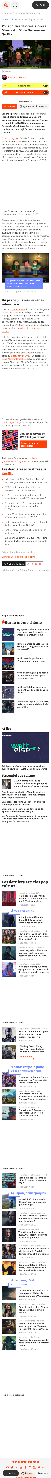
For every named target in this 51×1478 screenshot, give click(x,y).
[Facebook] (25, 1467)
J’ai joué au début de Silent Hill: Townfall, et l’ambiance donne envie (30, 920)
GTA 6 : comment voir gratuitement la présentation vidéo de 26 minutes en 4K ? (25, 497)
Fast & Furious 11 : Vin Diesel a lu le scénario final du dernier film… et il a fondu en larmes (33, 1251)
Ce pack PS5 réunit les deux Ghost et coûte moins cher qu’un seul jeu (32, 1202)
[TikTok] (12, 1467)
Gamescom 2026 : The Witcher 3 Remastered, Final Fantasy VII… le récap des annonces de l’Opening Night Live (34, 1096)
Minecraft (9, 570)
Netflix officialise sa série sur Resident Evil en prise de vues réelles (32, 690)
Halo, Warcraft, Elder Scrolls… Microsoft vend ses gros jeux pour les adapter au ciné (26, 481)
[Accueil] (6, 5)
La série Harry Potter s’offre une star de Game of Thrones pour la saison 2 (33, 1218)
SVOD (40, 19)
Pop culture (11, 19)
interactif (12, 359)
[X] (16, 1467)
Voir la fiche (26, 1056)
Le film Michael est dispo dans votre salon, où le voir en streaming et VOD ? (26, 516)
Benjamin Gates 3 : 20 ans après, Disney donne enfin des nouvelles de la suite (32, 1268)
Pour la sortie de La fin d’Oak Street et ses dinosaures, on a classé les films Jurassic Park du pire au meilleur (23, 795)
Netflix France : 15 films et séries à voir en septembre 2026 (32, 1180)
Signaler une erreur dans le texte (18, 556)
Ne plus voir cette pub (13, 615)
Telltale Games (27, 570)
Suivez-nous (9, 106)
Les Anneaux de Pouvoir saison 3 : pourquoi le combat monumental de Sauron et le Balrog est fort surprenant (25, 819)
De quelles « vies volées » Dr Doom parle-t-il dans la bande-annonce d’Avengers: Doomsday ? (33, 1293)
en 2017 (21, 355)
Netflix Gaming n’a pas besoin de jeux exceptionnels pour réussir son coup (33, 675)
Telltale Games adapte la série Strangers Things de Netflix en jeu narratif (33, 646)
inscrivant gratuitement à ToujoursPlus (19, 460)
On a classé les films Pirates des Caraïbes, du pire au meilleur (33, 1310)
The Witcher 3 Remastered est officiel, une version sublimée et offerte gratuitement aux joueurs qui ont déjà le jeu (32, 1113)
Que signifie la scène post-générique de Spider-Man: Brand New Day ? (22, 810)
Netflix (7, 473)
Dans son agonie (10, 138)
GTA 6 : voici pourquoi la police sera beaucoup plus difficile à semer (23, 489)
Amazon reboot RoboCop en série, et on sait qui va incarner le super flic (33, 1034)
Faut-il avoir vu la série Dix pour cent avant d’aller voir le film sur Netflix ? (26, 523)
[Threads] (43, 1467)
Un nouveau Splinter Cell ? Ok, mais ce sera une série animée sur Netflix (33, 704)
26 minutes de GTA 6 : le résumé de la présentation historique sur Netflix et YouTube (24, 506)
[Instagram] (21, 1467)
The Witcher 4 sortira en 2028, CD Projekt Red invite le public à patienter (32, 1235)
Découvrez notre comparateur (29, 444)
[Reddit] (30, 1467)
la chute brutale (17, 309)
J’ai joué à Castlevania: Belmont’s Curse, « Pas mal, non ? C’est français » (33, 898)
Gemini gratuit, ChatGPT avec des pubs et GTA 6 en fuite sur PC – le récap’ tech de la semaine (33, 1326)
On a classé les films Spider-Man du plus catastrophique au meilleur (23, 803)
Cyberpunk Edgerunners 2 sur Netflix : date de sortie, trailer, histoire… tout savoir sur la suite (26, 541)
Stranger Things (13, 422)
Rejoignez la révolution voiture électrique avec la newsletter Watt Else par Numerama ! (33, 632)
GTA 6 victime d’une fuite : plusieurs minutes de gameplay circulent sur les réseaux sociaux (31, 783)
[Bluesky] (39, 1467)
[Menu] (15, 5)
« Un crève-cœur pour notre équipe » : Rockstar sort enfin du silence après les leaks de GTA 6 (33, 969)
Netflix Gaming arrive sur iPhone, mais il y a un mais (31, 659)
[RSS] (34, 1467)
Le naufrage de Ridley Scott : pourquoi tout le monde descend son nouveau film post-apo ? (33, 953)
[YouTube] (7, 1467)
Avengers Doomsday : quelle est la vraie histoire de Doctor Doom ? (34, 1343)
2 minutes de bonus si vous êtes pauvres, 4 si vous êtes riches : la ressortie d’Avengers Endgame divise (33, 1080)
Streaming (26, 19)
